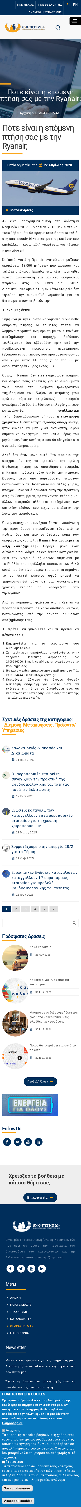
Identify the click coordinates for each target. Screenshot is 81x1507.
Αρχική (25, 113)
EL (68, 5)
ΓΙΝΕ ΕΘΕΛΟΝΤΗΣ (50, 4)
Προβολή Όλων (37, 1081)
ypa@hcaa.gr (44, 661)
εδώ (27, 648)
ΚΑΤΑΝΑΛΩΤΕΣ (21, 1319)
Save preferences (17, 1488)
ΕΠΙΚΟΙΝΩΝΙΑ (19, 1333)
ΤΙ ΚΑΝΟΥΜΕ (19, 1312)
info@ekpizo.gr (44, 675)
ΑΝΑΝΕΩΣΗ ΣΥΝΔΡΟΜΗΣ (45, 12)
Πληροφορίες (12, 1423)
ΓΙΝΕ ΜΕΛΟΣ (25, 4)
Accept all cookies (18, 1500)
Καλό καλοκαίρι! (42, 947)
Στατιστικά (14, 1461)
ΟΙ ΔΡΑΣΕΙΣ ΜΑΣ (47, 113)
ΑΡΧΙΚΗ (15, 1297)
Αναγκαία (13, 1430)
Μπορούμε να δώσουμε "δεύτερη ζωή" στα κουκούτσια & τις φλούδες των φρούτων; (54, 1017)
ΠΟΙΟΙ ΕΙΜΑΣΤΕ (21, 1304)
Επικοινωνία (37, 1197)
